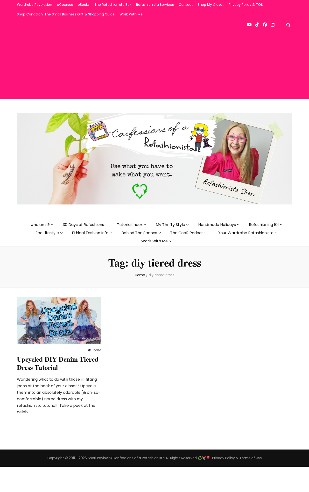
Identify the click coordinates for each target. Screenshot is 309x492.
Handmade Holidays (217, 224)
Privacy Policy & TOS (246, 4)
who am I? (40, 224)
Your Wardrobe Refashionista (246, 233)
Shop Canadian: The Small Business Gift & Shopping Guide (66, 14)
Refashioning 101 (264, 224)
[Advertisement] (154, 65)
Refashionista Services (155, 4)
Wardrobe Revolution (34, 4)
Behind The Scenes (139, 233)
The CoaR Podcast (187, 233)
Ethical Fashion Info (90, 233)
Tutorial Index (130, 224)
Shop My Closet (211, 4)
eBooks (84, 4)
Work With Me (131, 14)
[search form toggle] (288, 25)
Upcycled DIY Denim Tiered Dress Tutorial (57, 363)
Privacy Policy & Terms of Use (237, 458)
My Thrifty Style (170, 224)
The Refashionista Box (112, 4)
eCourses (65, 4)
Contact (186, 4)
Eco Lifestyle (47, 233)
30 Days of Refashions (83, 224)
